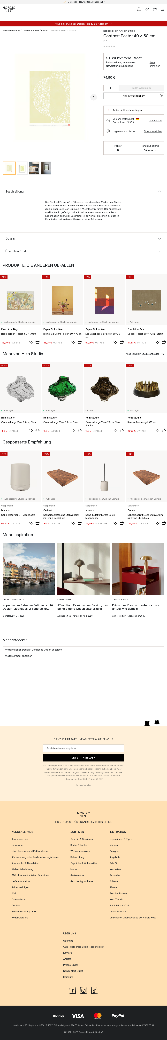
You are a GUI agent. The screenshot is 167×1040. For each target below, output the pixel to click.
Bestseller (115, 875)
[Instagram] (83, 990)
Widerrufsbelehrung (22, 869)
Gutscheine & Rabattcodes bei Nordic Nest (133, 917)
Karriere (67, 952)
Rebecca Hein (110, 30)
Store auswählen (153, 131)
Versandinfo (155, 120)
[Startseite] (9, 9)
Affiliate (67, 958)
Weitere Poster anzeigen (18, 655)
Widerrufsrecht (20, 917)
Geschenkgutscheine (81, 881)
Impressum (17, 845)
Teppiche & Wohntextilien (84, 863)
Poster (44, 30)
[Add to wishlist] (31, 342)
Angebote (115, 857)
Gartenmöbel (77, 875)
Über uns (68, 940)
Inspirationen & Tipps (121, 839)
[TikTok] (94, 990)
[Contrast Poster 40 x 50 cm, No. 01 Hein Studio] (49, 97)
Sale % (113, 863)
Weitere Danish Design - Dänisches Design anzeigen (33, 649)
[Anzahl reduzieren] (105, 88)
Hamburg (68, 977)
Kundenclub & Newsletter (25, 863)
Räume (113, 887)
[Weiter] (93, 97)
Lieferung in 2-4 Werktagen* (86, 2)
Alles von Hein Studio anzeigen (142, 353)
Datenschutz (18, 899)
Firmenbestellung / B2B (24, 911)
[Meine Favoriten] (147, 9)
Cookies (16, 905)
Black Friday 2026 (119, 905)
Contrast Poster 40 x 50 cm (63, 30)
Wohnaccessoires (11, 30)
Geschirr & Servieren (81, 839)
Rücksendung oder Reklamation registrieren (35, 857)
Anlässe (114, 881)
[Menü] (162, 9)
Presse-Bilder (70, 964)
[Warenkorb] (155, 9)
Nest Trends (116, 899)
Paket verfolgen (20, 887)
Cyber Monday (118, 911)
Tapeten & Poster (30, 30)
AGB (14, 893)
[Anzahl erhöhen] (115, 88)
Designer (114, 851)
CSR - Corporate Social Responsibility (83, 946)
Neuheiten (115, 869)
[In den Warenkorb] (37, 342)
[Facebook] (72, 990)
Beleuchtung (77, 857)
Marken (114, 845)
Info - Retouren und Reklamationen (30, 851)
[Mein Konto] (139, 9)
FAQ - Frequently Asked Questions (30, 875)
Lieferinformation (21, 881)
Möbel (73, 869)
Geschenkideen (118, 893)
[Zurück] (6, 97)
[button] (109, 46)
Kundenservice (20, 839)
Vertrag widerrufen (83, 785)
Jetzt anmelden (155, 64)
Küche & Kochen (79, 845)
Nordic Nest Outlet (73, 971)
